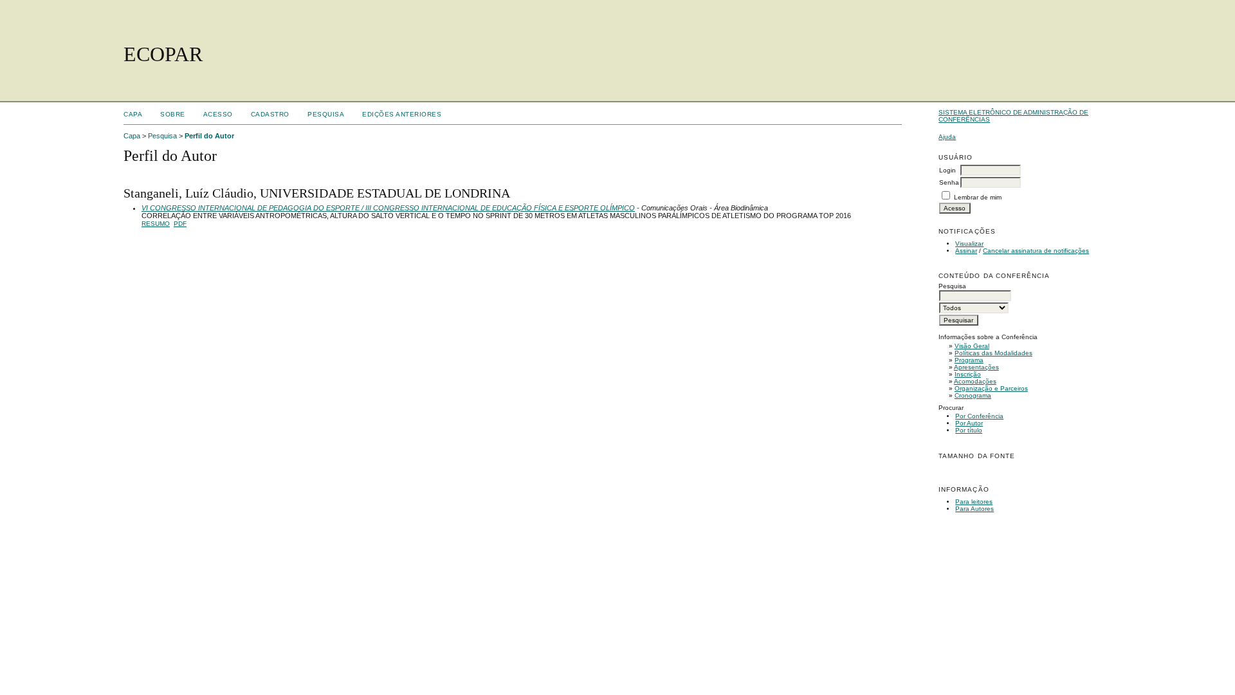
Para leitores (974, 501)
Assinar (966, 250)
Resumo (156, 223)
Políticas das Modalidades (993, 353)
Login (947, 170)
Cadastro (270, 114)
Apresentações (976, 367)
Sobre (172, 114)
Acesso (218, 114)
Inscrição (968, 374)
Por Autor (969, 423)
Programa (969, 360)
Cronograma (973, 395)
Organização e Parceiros (991, 388)
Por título (968, 430)
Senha (949, 182)
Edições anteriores (401, 114)
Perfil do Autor (209, 136)
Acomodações (975, 381)
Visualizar (969, 243)
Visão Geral (972, 345)
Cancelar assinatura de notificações (1036, 250)
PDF (180, 223)
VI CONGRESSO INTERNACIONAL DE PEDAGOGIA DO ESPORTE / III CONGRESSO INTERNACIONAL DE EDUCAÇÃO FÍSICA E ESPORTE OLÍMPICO (388, 208)
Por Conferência (979, 416)
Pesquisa (325, 114)
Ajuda (947, 136)
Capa (133, 114)
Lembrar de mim (978, 197)
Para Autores (974, 508)
